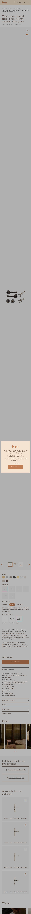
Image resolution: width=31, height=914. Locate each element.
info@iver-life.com (15, 460)
